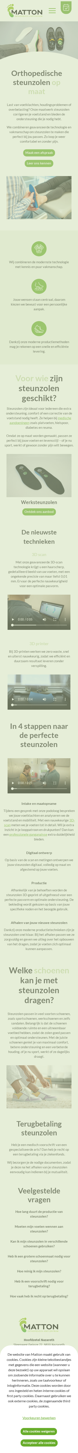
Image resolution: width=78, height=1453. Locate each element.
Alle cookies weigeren (39, 1431)
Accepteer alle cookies (39, 1443)
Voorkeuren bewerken (39, 1418)
